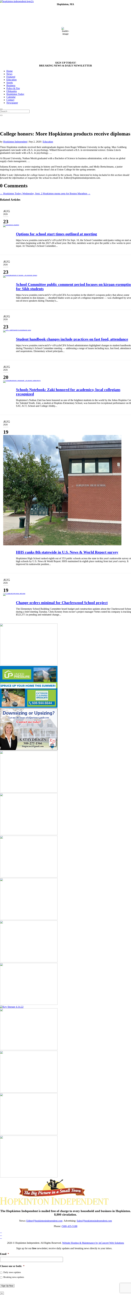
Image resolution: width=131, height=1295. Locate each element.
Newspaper (12, 102)
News (9, 74)
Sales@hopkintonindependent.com (94, 1220)
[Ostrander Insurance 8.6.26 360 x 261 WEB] (29, 664)
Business (10, 85)
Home (9, 71)
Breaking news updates (13, 1277)
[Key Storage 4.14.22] (11, 1006)
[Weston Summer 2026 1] (29, 1091)
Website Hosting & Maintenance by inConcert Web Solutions (93, 1243)
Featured (10, 76)
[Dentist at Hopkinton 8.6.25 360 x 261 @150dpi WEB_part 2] (29, 1004)
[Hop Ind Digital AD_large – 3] (29, 919)
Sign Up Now (7, 1286)
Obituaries (11, 91)
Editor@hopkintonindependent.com (44, 1220)
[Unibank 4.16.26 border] (29, 834)
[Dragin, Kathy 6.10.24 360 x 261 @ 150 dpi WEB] (29, 749)
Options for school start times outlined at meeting (56, 234)
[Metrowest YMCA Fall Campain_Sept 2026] (29, 961)
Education (11, 79)
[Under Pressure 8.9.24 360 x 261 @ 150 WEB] (29, 706)
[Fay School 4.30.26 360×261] (29, 1134)
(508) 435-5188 (69, 1226)
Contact (10, 99)
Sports (9, 82)
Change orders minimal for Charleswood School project (62, 603)
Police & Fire (13, 88)
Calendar (10, 97)
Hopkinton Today (15, 94)
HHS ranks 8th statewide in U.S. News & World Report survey (67, 552)
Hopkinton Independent (15, 141)
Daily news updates (12, 1272)
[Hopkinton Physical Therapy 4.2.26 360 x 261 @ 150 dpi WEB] (29, 1176)
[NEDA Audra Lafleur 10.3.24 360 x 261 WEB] (29, 1049)
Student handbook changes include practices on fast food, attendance (72, 339)
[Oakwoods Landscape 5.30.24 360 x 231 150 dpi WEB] (29, 876)
